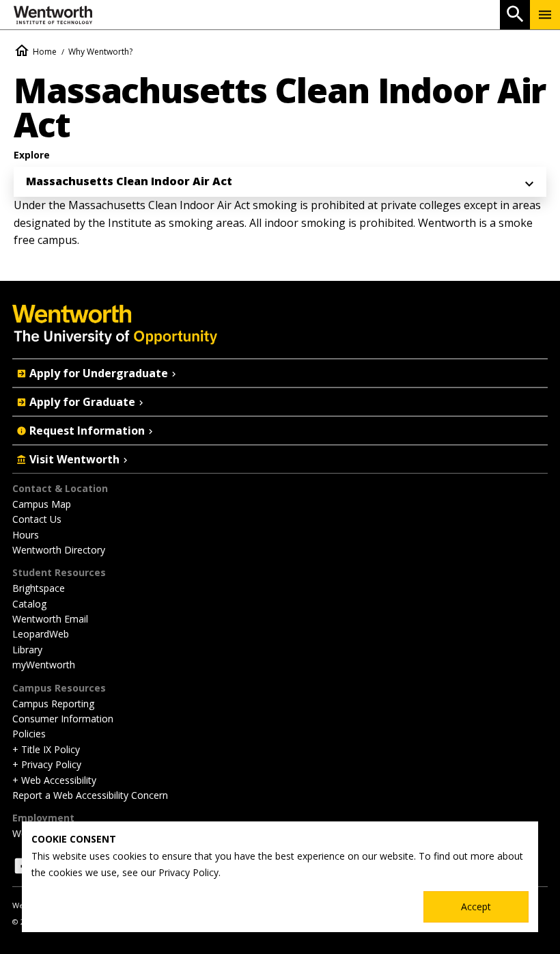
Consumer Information (62, 718)
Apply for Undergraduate (99, 373)
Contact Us (36, 519)
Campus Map (41, 504)
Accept (476, 906)
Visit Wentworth (74, 459)
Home (45, 51)
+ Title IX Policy (46, 749)
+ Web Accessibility (54, 780)
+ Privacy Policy (46, 764)
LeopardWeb (40, 633)
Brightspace (38, 588)
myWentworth (43, 664)
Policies (29, 733)
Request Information (87, 430)
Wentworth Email (50, 618)
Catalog (29, 603)
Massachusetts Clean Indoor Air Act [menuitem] (129, 181)
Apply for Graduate (82, 401)
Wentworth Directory (58, 549)
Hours (25, 534)
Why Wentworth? (100, 51)
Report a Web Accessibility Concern (90, 795)
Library (27, 649)
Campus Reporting (53, 703)
